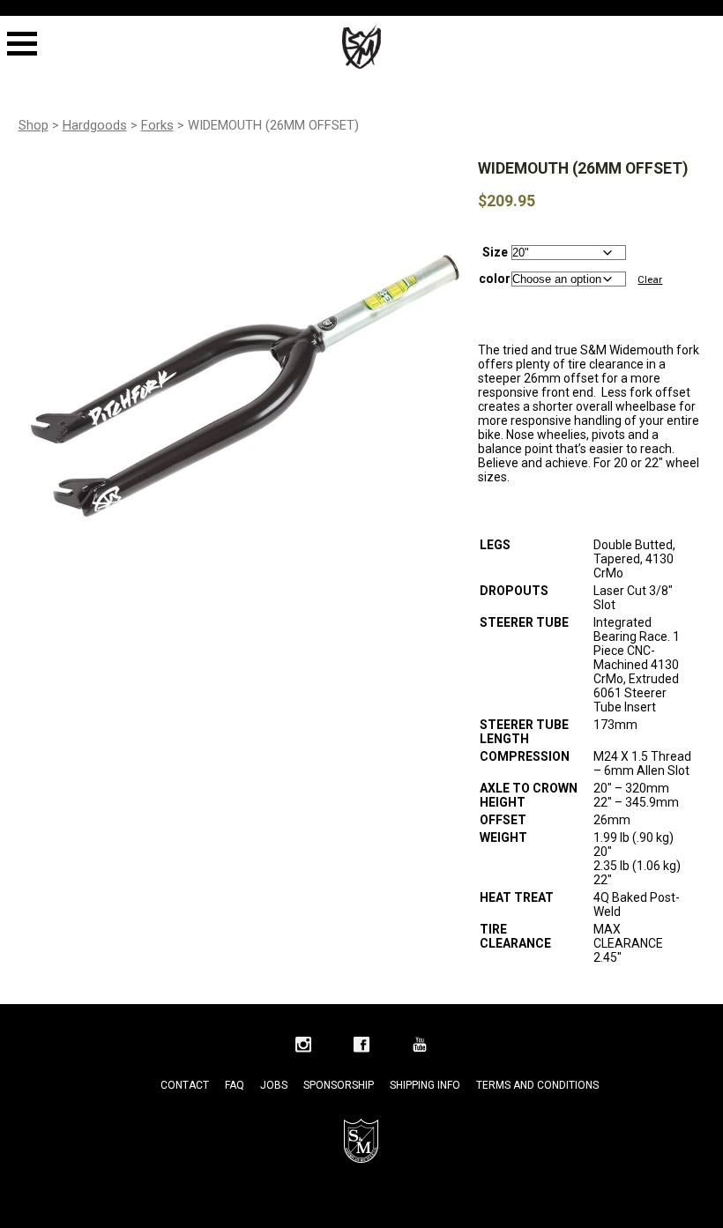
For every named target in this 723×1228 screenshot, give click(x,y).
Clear (649, 279)
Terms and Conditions (537, 1085)
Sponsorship (338, 1085)
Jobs (273, 1085)
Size (495, 252)
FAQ (234, 1085)
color (495, 279)
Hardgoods (95, 125)
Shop (33, 125)
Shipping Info (425, 1085)
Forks (157, 125)
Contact (184, 1085)
